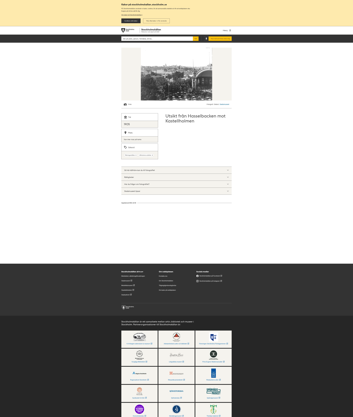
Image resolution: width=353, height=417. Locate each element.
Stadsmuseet (224, 104)
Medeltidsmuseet (126, 285)
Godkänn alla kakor (131, 21)
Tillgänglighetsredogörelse (167, 285)
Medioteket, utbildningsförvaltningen (133, 276)
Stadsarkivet (125, 295)
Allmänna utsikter (145, 155)
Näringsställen (130, 155)
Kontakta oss (163, 276)
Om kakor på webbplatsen (167, 290)
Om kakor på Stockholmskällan (131, 15)
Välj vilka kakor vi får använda (156, 21)
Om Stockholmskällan (166, 281)
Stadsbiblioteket (126, 290)
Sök (196, 39)
